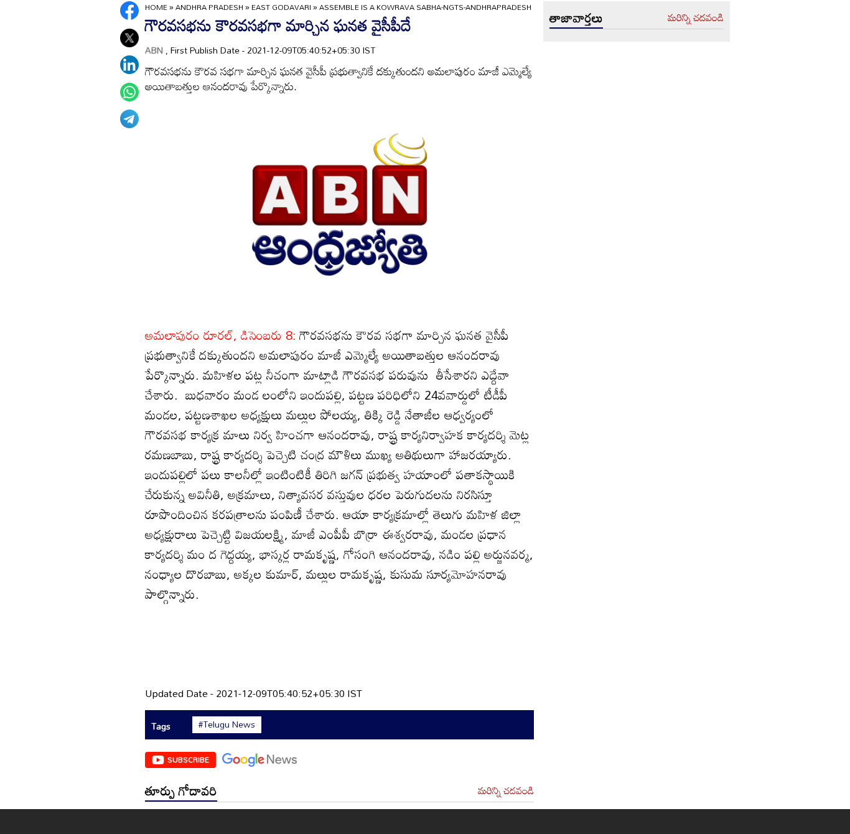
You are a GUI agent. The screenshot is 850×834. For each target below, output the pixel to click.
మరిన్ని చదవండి (506, 791)
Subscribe (188, 759)
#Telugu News (226, 724)
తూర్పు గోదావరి (181, 790)
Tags (160, 726)
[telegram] (129, 119)
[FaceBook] (129, 10)
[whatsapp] (129, 92)
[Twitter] (129, 38)
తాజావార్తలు (576, 17)
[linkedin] (129, 64)
